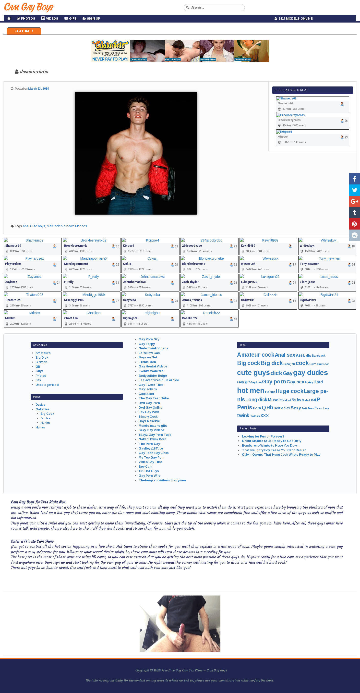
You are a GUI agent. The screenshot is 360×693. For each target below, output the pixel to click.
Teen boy (322, 408)
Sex (38, 380)
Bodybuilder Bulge (153, 375)
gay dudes (310, 372)
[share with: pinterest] (354, 224)
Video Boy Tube (150, 462)
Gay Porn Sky (149, 339)
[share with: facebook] (354, 178)
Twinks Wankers (151, 371)
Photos (41, 375)
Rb (269, 407)
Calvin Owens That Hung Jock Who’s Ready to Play (281, 454)
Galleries (42, 409)
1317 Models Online (295, 18)
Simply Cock (148, 416)
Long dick (256, 399)
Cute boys (37, 226)
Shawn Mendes (75, 226)
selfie (278, 408)
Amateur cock (255, 355)
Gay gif (243, 382)
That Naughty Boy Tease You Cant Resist (274, 450)
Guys (39, 371)
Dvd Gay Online (150, 407)
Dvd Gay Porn (149, 403)
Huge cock (289, 391)
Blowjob (41, 362)
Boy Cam (145, 466)
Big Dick (42, 357)
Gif (38, 366)
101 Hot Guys (149, 471)
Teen (311, 408)
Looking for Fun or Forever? (263, 436)
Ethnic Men (147, 362)
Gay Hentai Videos (153, 366)
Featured (24, 31)
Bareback (318, 355)
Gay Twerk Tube (151, 385)
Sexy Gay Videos (151, 430)
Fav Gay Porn (149, 412)
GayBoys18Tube (151, 448)
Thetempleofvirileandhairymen (162, 480)
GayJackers (148, 389)
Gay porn (274, 381)
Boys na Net (148, 357)
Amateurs (43, 353)
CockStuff (146, 394)
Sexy (296, 407)
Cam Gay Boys (28, 7)
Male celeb (54, 226)
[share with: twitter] (354, 190)
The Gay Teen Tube (154, 398)
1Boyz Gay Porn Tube (155, 435)
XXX (264, 415)
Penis (244, 407)
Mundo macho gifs (153, 425)
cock (302, 363)
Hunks (45, 423)
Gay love (256, 382)
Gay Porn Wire (150, 475)
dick (276, 373)
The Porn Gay (149, 444)
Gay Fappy (147, 344)
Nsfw (296, 400)
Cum (312, 364)
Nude (305, 400)
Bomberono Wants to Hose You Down (270, 445)
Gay (288, 373)
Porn (257, 408)
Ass (299, 355)
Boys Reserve (149, 421)
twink (243, 415)
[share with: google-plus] (354, 201)
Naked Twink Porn (152, 439)
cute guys (253, 373)
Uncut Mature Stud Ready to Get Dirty (271, 441)
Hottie (270, 392)
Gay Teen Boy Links (153, 453)
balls (307, 355)
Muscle (275, 400)
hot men (250, 390)
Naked (286, 400)
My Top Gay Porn (152, 457)
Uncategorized (47, 385)
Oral (312, 400)
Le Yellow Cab (149, 353)
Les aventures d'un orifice (159, 380)
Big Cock (47, 413)
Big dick (272, 363)
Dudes (41, 404)
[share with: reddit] (354, 235)
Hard (318, 382)
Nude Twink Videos (153, 348)
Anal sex (285, 355)
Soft (304, 408)
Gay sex (295, 381)
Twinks (255, 416)
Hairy (309, 382)
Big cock (248, 363)
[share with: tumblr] (354, 212)
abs (25, 226)
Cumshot (323, 364)
